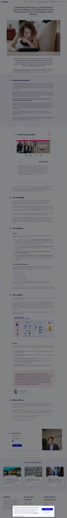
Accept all (47, 509)
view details (35, 513)
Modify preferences (47, 511)
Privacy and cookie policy (19, 516)
